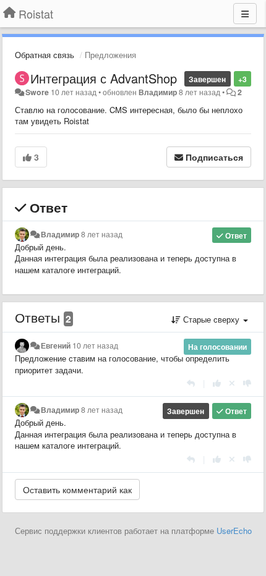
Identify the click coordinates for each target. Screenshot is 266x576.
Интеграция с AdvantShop (103, 78)
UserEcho (234, 530)
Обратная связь (44, 55)
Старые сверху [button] (211, 319)
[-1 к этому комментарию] (247, 383)
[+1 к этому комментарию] (217, 383)
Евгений (56, 345)
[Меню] (245, 13)
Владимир (158, 92)
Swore (37, 92)
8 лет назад (101, 234)
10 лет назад (95, 345)
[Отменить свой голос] (232, 383)
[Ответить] (191, 383)
